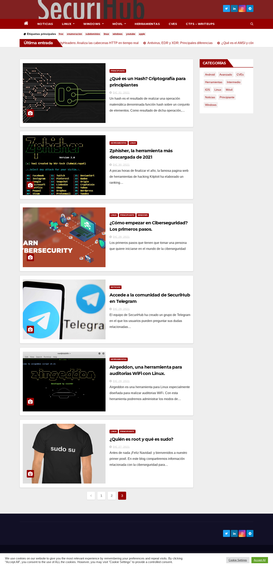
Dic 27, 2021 (121, 446)
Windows (92, 24)
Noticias (45, 24)
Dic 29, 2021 (121, 236)
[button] (251, 24)
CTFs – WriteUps (200, 24)
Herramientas (147, 24)
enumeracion (74, 34)
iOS (207, 89)
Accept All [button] (260, 560)
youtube (130, 34)
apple (142, 34)
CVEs (173, 24)
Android (210, 74)
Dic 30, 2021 (121, 164)
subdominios (93, 34)
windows (118, 34)
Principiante (118, 71)
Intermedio (233, 82)
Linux (67, 24)
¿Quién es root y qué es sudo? (141, 439)
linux (106, 34)
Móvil (118, 24)
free (61, 34)
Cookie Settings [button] (238, 560)
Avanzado (225, 74)
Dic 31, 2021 (121, 92)
